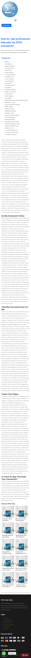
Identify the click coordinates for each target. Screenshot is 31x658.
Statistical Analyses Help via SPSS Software (16, 100)
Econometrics (8, 94)
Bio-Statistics (8, 64)
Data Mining (8, 87)
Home (2, 50)
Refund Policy (7, 622)
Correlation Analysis (10, 74)
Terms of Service (8, 624)
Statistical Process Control (12, 121)
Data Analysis (8, 83)
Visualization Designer (11, 134)
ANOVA (7, 62)
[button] (15, 20)
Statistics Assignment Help (12, 123)
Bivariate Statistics (10, 66)
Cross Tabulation (9, 79)
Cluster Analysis (9, 72)
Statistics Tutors (9, 128)
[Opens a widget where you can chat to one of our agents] (25, 655)
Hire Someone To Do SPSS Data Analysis (15, 50)
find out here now (8, 473)
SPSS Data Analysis (10, 117)
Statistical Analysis (10, 119)
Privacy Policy (7, 620)
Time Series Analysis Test (12, 132)
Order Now (7, 626)
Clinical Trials (8, 70)
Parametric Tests (9, 113)
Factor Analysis (9, 96)
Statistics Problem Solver (11, 126)
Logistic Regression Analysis (12, 104)
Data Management (10, 85)
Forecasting (8, 98)
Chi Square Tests (9, 68)
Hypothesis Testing (10, 102)
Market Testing (9, 106)
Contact (6, 628)
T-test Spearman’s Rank (11, 130)
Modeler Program (9, 109)
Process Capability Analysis (12, 115)
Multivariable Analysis (10, 111)
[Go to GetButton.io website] (3, 656)
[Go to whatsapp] (4, 653)
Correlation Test (9, 77)
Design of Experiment (10, 91)
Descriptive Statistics (10, 89)
